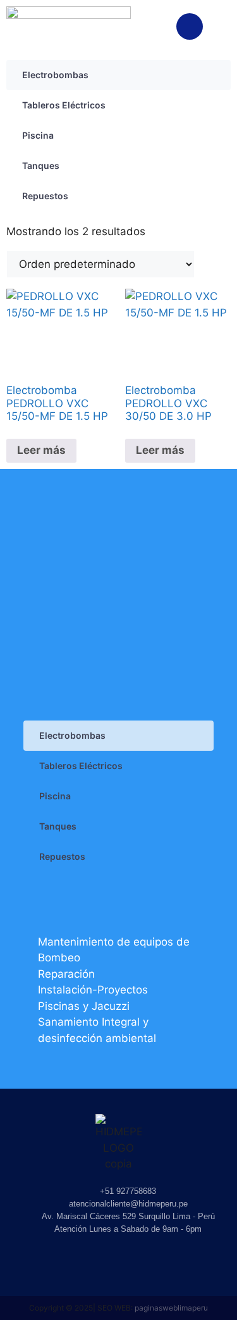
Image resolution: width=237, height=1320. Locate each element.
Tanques (40, 165)
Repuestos (45, 195)
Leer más (41, 450)
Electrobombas (55, 74)
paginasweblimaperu (171, 1307)
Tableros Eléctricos (64, 105)
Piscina (38, 135)
